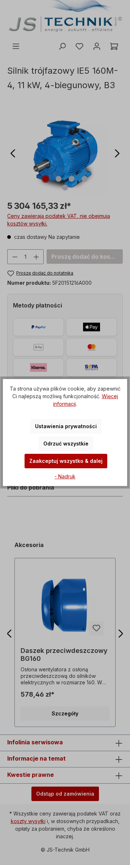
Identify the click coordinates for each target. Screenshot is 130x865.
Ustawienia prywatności (66, 426)
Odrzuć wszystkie (65, 443)
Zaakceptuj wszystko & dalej (66, 461)
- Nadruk (65, 476)
